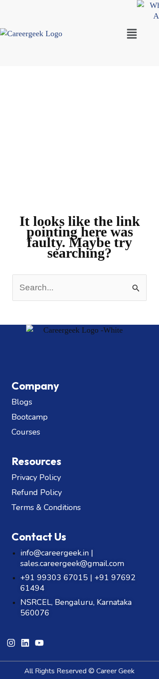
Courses (25, 432)
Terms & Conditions (46, 507)
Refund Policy (36, 492)
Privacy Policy (36, 477)
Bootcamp (29, 417)
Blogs (21, 402)
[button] (131, 34)
